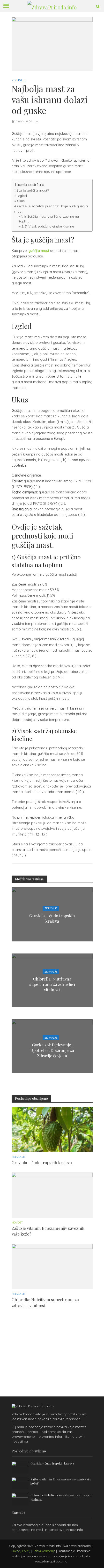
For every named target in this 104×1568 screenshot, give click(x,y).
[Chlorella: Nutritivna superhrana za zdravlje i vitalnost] (52, 1266)
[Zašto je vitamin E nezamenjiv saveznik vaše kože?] (52, 1195)
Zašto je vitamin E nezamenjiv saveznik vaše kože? (48, 1230)
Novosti (17, 1222)
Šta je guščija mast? (33, 190)
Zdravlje (19, 80)
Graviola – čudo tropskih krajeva (52, 918)
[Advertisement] (43, 1346)
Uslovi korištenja (43, 1551)
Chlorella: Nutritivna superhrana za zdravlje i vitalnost (52, 984)
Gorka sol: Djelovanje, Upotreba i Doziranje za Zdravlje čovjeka (52, 1050)
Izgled (22, 195)
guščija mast (39, 251)
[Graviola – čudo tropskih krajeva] (52, 1129)
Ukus (21, 201)
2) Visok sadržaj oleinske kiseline (49, 226)
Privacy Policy (20, 1551)
